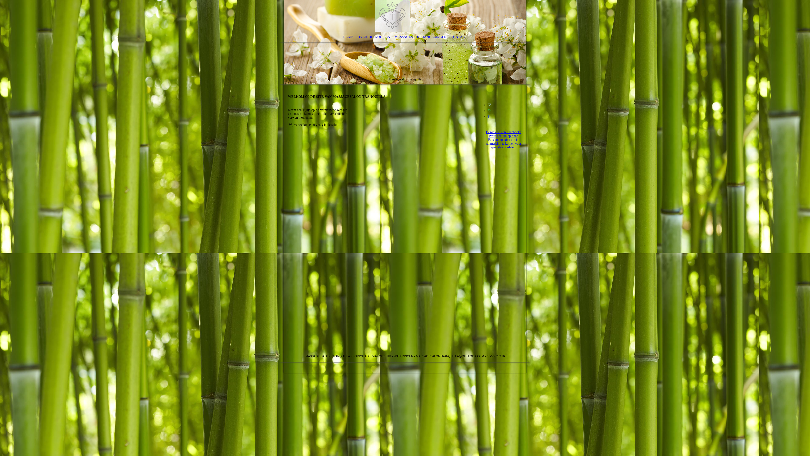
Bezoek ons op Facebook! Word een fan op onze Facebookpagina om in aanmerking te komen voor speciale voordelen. (503, 139)
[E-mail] (489, 105)
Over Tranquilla (374, 37)
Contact (459, 37)
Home (348, 37)
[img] (405, 42)
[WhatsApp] (489, 111)
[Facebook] (489, 116)
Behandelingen (432, 37)
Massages (403, 37)
